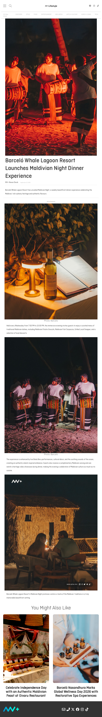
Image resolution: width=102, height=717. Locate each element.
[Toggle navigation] (4, 6)
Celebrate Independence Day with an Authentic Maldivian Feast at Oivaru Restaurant (26, 692)
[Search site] (10, 6)
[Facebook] (77, 709)
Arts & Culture (71, 14)
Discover (19, 14)
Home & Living (86, 14)
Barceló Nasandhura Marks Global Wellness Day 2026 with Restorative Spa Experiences (76, 692)
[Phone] (68, 709)
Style (28, 14)
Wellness (59, 14)
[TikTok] (87, 709)
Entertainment (46, 14)
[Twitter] (73, 709)
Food (35, 14)
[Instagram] (82, 709)
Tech (96, 14)
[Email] (63, 709)
